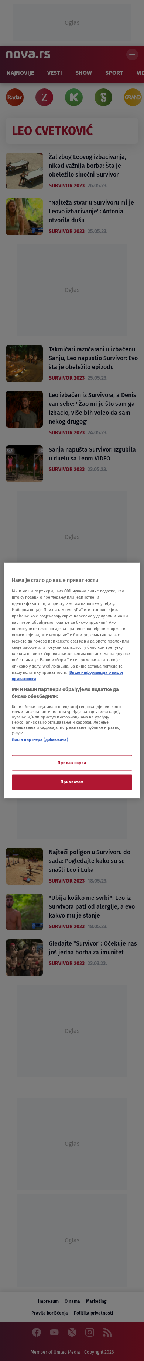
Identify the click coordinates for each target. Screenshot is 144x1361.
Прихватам (72, 781)
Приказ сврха (72, 762)
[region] (72, 680)
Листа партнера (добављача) (40, 739)
